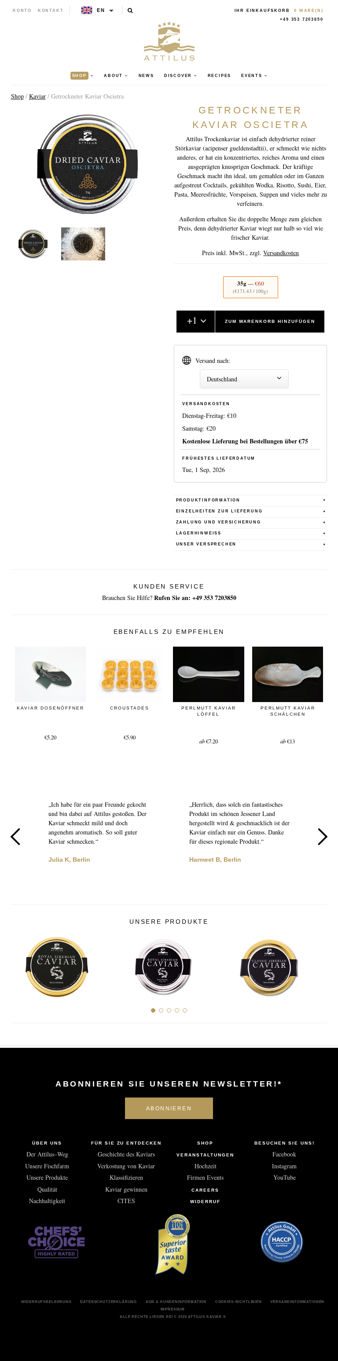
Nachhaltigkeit (47, 1200)
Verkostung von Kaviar (126, 1166)
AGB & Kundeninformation (176, 1301)
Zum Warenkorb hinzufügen (270, 321)
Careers (205, 1190)
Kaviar (37, 96)
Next (322, 836)
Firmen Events (205, 1177)
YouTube (284, 1177)
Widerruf (205, 1201)
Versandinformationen (297, 1301)
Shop (17, 96)
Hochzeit (206, 1166)
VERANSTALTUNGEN (205, 1154)
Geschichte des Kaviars (126, 1154)
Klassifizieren (126, 1177)
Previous (15, 836)
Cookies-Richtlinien (238, 1301)
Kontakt (51, 10)
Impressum (173, 1309)
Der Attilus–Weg (47, 1154)
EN (101, 10)
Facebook (284, 1154)
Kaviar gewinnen (126, 1189)
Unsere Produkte (47, 1177)
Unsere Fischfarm (47, 1166)
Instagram (284, 1166)
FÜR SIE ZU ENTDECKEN (126, 1143)
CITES (126, 1200)
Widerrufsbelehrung (46, 1301)
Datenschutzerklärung (108, 1301)
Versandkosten (281, 253)
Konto (22, 10)
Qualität (47, 1189)
